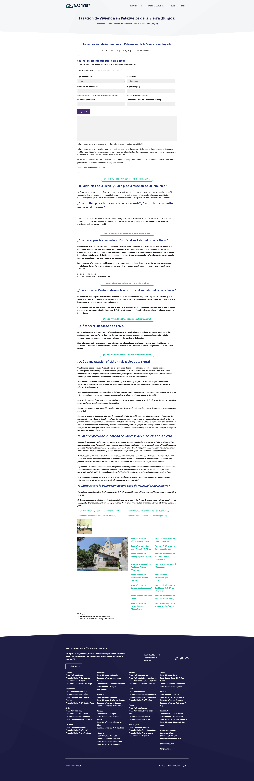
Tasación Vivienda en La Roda (109, 741)
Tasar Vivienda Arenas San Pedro (79, 719)
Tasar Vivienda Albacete (107, 736)
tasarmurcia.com (167, 744)
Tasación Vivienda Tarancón (171, 700)
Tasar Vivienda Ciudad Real (171, 713)
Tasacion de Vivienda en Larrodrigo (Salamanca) (97, 619)
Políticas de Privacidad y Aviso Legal (172, 766)
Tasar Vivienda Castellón (75, 727)
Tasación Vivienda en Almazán (172, 683)
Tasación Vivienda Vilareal (76, 730)
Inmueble (183, 6)
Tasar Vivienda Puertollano (171, 716)
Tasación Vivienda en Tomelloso (173, 719)
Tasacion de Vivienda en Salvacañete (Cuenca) (96, 515)
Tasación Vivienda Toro (75, 681)
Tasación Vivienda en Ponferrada (142, 697)
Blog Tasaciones (166, 749)
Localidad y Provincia (86, 99)
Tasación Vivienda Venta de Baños (111, 706)
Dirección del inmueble (87, 86)
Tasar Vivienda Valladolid (107, 675)
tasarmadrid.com (167, 733)
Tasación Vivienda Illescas (139, 716)
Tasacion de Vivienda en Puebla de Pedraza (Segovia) (141, 567)
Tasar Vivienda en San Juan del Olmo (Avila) (95, 616)
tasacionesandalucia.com (170, 738)
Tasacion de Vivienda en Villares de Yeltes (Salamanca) (165, 556)
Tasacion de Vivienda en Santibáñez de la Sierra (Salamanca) (165, 588)
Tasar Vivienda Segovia (138, 675)
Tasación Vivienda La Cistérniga (78, 683)
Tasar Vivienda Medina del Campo (111, 683)
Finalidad (131, 76)
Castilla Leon (136, 6)
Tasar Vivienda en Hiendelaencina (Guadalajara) (138, 606)
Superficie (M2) (133, 86)
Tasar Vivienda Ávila (73, 711)
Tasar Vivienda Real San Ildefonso (142, 681)
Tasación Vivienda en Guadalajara (142, 730)
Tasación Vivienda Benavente (77, 678)
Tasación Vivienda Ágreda (171, 686)
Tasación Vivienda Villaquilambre (142, 694)
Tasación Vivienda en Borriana (78, 733)
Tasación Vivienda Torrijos (139, 719)
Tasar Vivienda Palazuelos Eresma (142, 678)
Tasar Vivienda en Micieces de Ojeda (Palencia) (162, 577)
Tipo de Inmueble (85, 76)
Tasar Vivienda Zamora (74, 675)
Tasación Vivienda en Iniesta (172, 697)
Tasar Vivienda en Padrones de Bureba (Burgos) (139, 577)
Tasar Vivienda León (136, 691)
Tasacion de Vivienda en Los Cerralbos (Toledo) (147, 515)
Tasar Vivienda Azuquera (138, 727)
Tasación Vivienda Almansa (108, 744)
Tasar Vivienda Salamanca (76, 691)
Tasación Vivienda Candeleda (77, 716)
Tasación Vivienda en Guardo (109, 703)
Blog (173, 6)
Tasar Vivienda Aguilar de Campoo (111, 700)
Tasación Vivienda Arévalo (76, 713)
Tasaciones (100, 23)
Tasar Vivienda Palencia (107, 697)
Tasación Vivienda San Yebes (140, 736)
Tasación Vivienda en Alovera (140, 733)
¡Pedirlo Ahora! (74, 666)
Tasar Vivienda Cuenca (169, 694)
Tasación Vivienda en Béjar (76, 694)
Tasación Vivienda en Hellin (108, 738)
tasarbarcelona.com (168, 736)
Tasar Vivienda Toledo (137, 708)
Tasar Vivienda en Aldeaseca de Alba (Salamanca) (148, 511)
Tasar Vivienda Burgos (106, 713)
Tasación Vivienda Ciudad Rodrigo (79, 703)
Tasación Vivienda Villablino (140, 700)
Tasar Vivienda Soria (168, 675)
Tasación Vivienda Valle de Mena (110, 728)
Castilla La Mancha (156, 6)
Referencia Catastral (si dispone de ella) (144, 99)
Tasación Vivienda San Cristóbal (141, 683)
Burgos (109, 23)
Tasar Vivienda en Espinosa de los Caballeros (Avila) (98, 511)
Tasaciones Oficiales (74, 766)
